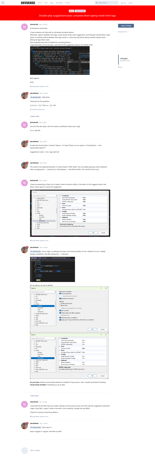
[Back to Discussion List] (3, 3)
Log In (131, 3)
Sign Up (123, 3)
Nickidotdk (37, 97)
